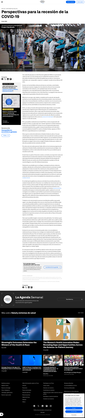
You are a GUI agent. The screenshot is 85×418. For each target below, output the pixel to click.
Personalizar (73, 414)
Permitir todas (74, 411)
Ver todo (81, 312)
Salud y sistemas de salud (9, 8)
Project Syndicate (7, 27)
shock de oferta (57, 188)
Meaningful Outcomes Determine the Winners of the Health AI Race (19, 343)
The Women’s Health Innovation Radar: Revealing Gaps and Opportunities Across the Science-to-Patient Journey (63, 344)
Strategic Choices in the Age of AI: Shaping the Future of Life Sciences (11, 368)
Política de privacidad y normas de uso (42, 410)
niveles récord (26, 177)
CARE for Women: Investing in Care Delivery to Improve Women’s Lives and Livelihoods (31, 369)
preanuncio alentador (47, 116)
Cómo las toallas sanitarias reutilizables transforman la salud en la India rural (73, 369)
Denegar (74, 408)
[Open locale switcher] (1, 414)
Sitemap (42, 412)
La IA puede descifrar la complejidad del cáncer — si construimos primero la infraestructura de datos (50, 369)
